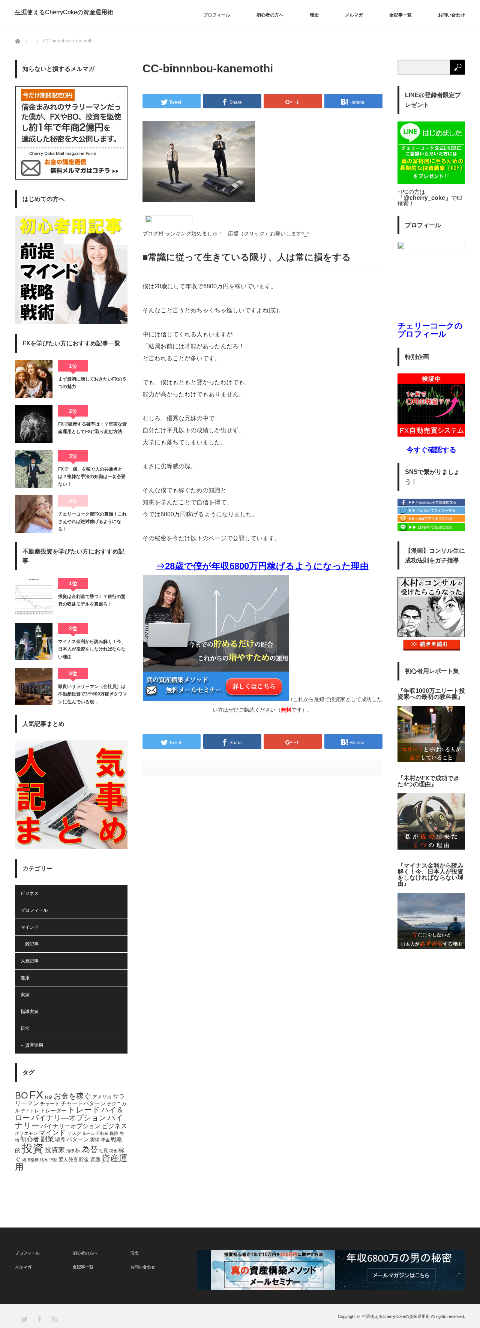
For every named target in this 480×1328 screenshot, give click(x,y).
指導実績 (30, 1011)
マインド (30, 927)
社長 (103, 1150)
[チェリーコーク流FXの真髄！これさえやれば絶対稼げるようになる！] (33, 514)
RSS (54, 1319)
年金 (105, 1139)
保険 (114, 1133)
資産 (95, 1159)
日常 (25, 1028)
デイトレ (30, 1111)
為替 (90, 1149)
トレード (84, 1109)
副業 (47, 1139)
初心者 (29, 1139)
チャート (50, 1103)
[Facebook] (431, 504)
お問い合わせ (451, 15)
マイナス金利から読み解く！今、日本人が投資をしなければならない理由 (92, 649)
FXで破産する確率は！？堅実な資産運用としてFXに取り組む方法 (92, 427)
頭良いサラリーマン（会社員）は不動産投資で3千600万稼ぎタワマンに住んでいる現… (92, 694)
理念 (314, 15)
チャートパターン (83, 1103)
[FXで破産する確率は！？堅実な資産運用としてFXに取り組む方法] (33, 424)
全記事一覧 (400, 15)
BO (21, 1095)
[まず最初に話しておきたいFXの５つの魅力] (33, 379)
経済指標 (30, 1159)
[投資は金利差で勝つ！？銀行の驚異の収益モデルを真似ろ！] (33, 596)
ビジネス (30, 893)
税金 (113, 1150)
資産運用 (34, 1045)
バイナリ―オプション (68, 1118)
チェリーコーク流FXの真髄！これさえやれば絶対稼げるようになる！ (92, 521)
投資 (33, 1148)
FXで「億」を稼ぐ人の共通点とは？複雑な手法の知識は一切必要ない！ (92, 476)
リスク (74, 1133)
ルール (88, 1133)
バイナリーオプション (70, 1126)
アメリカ (102, 1097)
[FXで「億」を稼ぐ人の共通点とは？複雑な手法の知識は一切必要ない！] (33, 469)
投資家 (55, 1150)
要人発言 (68, 1159)
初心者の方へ (270, 15)
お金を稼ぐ (72, 1096)
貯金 (84, 1159)
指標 (70, 1150)
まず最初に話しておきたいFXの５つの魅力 (92, 382)
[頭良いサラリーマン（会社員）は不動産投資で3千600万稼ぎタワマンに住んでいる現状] (33, 686)
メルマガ (354, 15)
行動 (53, 1159)
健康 (25, 977)
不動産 (102, 1133)
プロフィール (216, 15)
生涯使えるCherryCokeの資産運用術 (64, 12)
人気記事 (30, 961)
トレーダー (53, 1111)
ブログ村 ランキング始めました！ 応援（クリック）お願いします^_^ (226, 234)
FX (36, 1095)
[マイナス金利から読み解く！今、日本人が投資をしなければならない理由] (33, 641)
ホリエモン (26, 1133)
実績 (25, 994)
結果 (44, 1159)
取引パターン (72, 1139)
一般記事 (30, 944)
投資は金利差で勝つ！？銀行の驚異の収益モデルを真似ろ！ (92, 600)
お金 (48, 1097)
